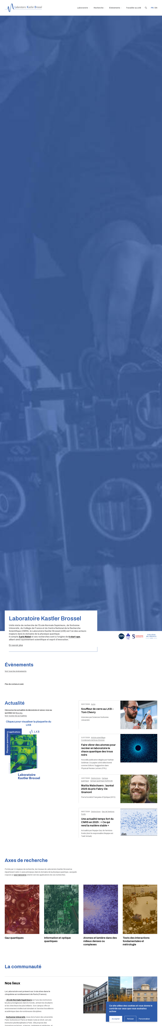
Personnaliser (144, 1019)
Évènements (114, 8)
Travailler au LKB (133, 8)
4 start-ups (74, 637)
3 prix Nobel (25, 637)
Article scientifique (98, 737)
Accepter (116, 1019)
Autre (93, 704)
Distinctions (96, 778)
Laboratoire (82, 8)
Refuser (130, 1019)
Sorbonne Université (15, 1017)
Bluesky (19, 713)
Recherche (98, 8)
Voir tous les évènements (15, 671)
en (156, 8)
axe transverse (20, 875)
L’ (19, 1000)
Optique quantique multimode (101, 781)
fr (152, 8)
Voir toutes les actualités (16, 716)
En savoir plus (16, 645)
